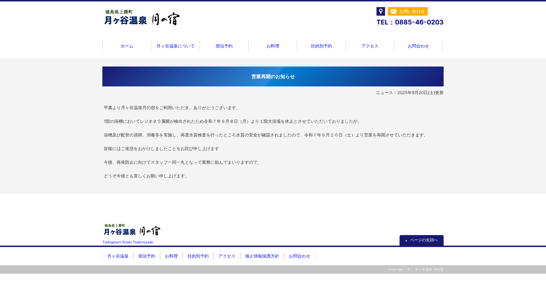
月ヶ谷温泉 (118, 256)
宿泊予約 (224, 46)
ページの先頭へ (421, 240)
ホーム (127, 46)
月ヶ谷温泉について (175, 46)
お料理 (272, 46)
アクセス (370, 46)
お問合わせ (418, 46)
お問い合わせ (412, 11)
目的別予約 (321, 46)
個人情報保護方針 (262, 256)
